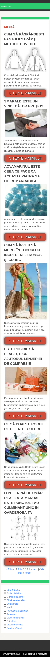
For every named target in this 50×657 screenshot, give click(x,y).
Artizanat (11, 614)
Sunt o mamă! (13, 590)
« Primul (10, 569)
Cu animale (12, 604)
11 (36, 569)
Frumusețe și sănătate (17, 611)
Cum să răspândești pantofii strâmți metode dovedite (24, 39)
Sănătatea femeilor (16, 600)
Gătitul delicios (14, 593)
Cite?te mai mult (25, 93)
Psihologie (12, 621)
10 (33, 569)
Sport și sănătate (15, 628)
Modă (9, 607)
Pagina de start (6, 6)
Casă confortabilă (15, 618)
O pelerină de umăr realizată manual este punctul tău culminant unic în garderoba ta (23, 502)
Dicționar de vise (15, 624)
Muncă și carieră (15, 597)
